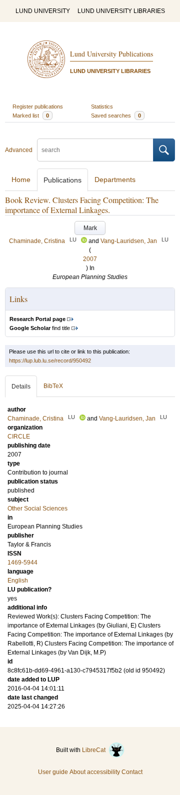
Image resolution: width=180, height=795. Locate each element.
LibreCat (95, 750)
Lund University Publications (111, 53)
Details (21, 386)
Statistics (102, 107)
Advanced (18, 150)
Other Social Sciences (38, 508)
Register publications (37, 107)
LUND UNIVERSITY (43, 11)
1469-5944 (23, 562)
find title (40, 328)
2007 (90, 259)
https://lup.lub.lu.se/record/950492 (50, 361)
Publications (63, 180)
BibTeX (53, 386)
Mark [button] (90, 228)
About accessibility (95, 772)
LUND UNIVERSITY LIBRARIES (121, 11)
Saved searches (116, 115)
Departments (115, 180)
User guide (53, 772)
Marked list (30, 115)
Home (21, 180)
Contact (132, 772)
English (18, 580)
